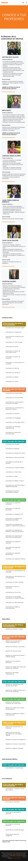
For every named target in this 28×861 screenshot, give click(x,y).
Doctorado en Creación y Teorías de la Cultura (15, 789)
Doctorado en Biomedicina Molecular (13, 812)
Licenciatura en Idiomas (12, 368)
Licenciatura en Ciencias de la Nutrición (14, 462)
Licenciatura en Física (12, 476)
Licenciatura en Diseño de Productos (13, 357)
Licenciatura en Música (12, 377)
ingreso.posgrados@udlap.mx (16, 856)
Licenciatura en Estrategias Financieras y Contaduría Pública (15, 597)
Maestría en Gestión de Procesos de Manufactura (15, 708)
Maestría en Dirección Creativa (14, 629)
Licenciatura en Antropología (14, 393)
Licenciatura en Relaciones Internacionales (13, 433)
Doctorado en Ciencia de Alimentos (13, 824)
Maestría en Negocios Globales (14, 748)
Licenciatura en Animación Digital (15, 327)
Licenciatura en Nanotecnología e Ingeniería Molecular (15, 485)
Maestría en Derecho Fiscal (13, 651)
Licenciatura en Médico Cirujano (15, 481)
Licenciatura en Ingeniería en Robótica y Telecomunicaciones (15, 530)
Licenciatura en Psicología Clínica (15, 422)
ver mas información (8, 91)
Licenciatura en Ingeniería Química (15, 559)
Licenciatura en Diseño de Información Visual (13, 351)
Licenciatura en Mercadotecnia (14, 602)
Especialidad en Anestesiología (14, 768)
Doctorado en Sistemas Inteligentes (12, 834)
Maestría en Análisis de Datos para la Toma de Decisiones (15, 690)
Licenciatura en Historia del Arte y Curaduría (15, 363)
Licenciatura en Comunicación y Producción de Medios (15, 402)
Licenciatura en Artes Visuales (14, 342)
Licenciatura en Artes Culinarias (14, 582)
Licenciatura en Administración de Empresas (15, 571)
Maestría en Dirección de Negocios (15, 739)
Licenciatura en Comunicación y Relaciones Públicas (15, 408)
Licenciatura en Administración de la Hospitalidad (15, 577)
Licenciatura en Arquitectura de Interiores (14, 337)
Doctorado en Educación (13, 802)
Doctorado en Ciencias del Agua (15, 830)
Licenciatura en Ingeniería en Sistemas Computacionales (14, 536)
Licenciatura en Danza (12, 346)
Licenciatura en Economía (13, 592)
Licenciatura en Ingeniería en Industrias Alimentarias (14, 519)
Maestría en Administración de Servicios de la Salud (14, 685)
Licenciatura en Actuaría (12, 444)
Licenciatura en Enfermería (13, 472)
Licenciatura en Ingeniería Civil (14, 514)
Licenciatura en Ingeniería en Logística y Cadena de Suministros (15, 525)
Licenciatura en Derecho (13, 413)
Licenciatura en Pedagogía (13, 418)
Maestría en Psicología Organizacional (12, 673)
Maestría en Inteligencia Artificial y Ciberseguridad (15, 714)
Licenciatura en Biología (12, 448)
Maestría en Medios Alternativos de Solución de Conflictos (15, 667)
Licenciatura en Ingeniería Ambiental (13, 503)
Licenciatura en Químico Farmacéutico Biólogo (12, 491)
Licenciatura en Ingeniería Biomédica (13, 509)
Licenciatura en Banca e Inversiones (12, 587)
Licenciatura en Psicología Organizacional (13, 427)
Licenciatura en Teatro (12, 381)
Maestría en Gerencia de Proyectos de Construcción (13, 702)
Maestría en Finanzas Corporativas (15, 744)
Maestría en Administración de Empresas (14, 727)
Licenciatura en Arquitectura (14, 332)
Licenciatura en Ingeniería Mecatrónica (13, 553)
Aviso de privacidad (16, 858)
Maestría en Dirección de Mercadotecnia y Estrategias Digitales (14, 734)
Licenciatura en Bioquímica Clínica (15, 453)
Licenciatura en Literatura (13, 372)
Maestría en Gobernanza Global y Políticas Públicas (15, 656)
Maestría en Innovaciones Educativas (13, 661)
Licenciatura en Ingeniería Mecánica (13, 548)
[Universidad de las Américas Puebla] (4, 3)
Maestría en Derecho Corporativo (15, 646)
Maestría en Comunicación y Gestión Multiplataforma (14, 641)
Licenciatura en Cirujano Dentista (15, 467)
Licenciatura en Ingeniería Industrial (13, 542)
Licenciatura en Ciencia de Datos (15, 457)
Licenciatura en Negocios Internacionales (13, 607)
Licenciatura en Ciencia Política (14, 397)
